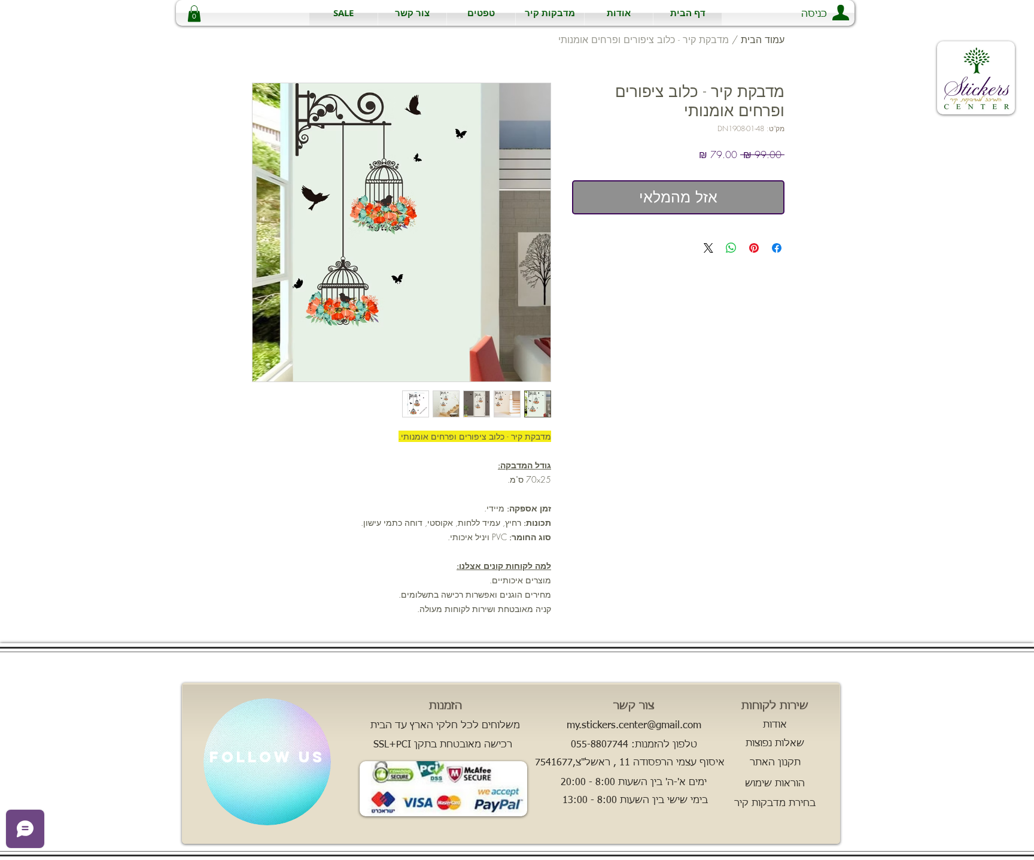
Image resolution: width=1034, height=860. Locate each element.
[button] (550, 13)
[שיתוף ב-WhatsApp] (731, 248)
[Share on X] (708, 248)
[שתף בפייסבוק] (777, 248)
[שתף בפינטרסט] (754, 248)
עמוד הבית (762, 39)
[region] (267, 761)
